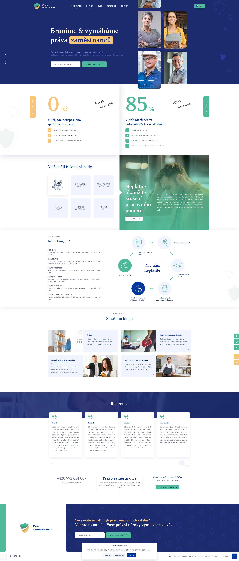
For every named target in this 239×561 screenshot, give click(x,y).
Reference (111, 6)
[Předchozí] (181, 462)
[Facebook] (10, 556)
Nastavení (107, 555)
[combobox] (199, 6)
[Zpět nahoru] (234, 556)
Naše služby (76, 6)
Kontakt (124, 6)
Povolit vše (131, 555)
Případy (89, 6)
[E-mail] (236, 362)
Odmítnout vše (119, 555)
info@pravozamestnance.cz (71, 483)
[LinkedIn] (20, 556)
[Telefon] (236, 356)
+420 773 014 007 (71, 478)
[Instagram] (15, 556)
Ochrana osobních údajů (209, 556)
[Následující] (187, 462)
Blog (100, 6)
